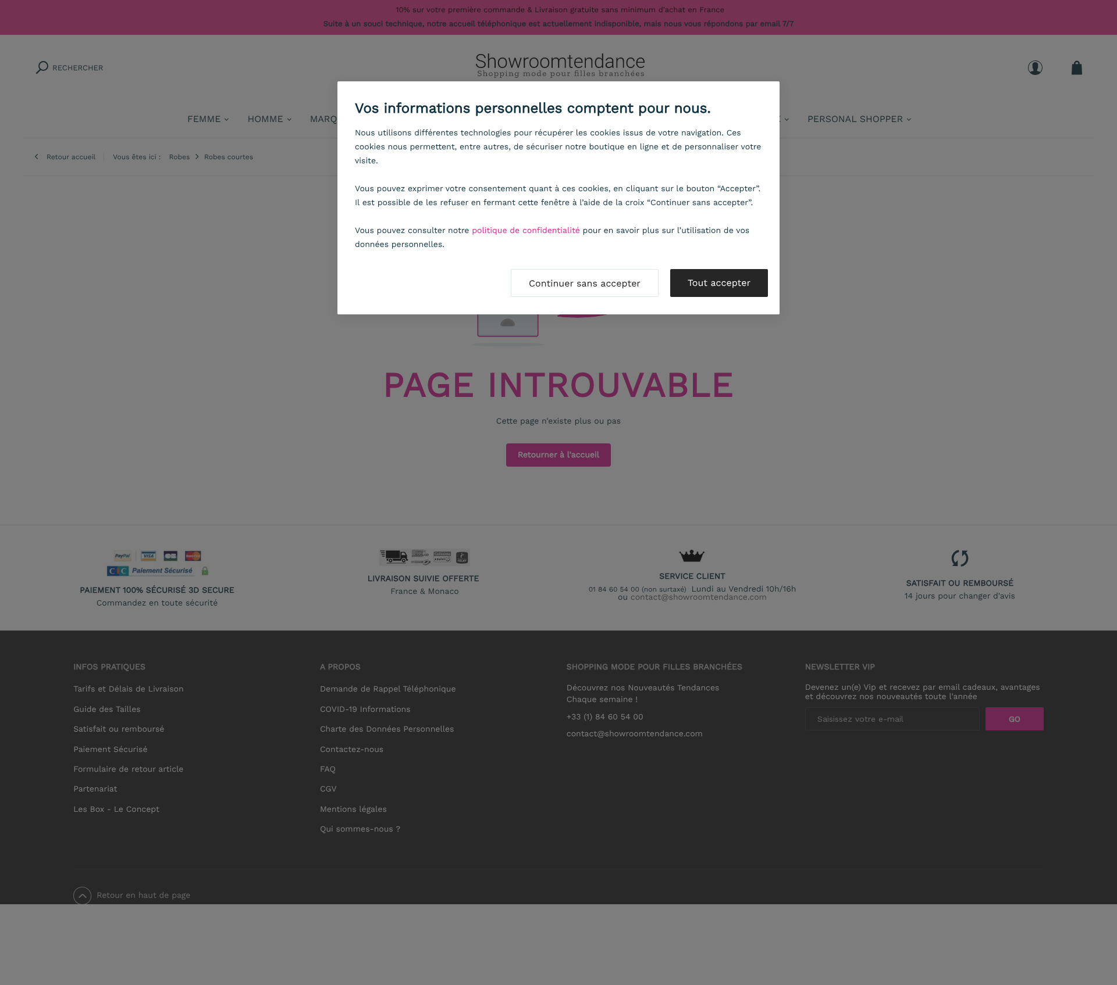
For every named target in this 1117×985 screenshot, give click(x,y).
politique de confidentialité (526, 230)
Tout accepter (719, 282)
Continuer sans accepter (585, 283)
